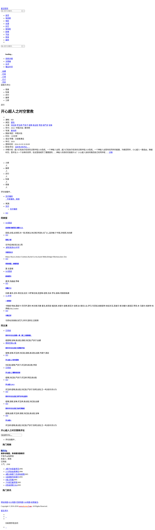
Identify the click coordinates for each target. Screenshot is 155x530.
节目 (7, 34)
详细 (9, 59)
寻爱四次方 (9, 252)
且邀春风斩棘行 (12, 477)
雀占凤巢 (9, 480)
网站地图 (4, 502)
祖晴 (30, 125)
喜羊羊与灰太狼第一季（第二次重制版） (18, 335)
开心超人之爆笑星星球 (12, 372)
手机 (3, 82)
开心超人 (8, 420)
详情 (111, 152)
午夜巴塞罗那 (11, 482)
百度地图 (19, 502)
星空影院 (4, 9)
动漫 (7, 24)
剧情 (7, 32)
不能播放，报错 (12, 199)
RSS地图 (12, 502)
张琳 (50, 125)
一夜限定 (8, 301)
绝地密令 (8, 276)
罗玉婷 (19, 125)
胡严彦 (45, 125)
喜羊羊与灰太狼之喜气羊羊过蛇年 (16, 396)
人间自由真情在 (12, 472)
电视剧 (8, 18)
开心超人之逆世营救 (12, 360)
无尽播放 (9, 196)
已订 (3, 79)
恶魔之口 (8, 288)
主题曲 (8, 61)
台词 (7, 64)
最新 (7, 40)
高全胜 (35, 125)
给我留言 (34, 502)
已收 (3, 74)
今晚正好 (8, 315)
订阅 (3, 77)
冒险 (13, 122)
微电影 (8, 29)
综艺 (7, 26)
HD (6, 213)
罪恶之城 (8, 240)
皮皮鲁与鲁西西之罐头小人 (14, 228)
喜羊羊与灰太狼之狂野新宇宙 (15, 348)
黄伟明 (13, 131)
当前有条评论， (22, 147)
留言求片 (4, 511)
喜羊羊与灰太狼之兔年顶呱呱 (15, 408)
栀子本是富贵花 (12, 469)
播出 (9, 67)
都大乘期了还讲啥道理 (15, 474)
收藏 (3, 71)
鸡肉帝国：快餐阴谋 (12, 264)
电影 (7, 21)
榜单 (7, 37)
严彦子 (25, 125)
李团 (40, 125)
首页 (7, 15)
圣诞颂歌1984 (11, 485)
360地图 (27, 502)
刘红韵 (13, 125)
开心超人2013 (10, 384)
